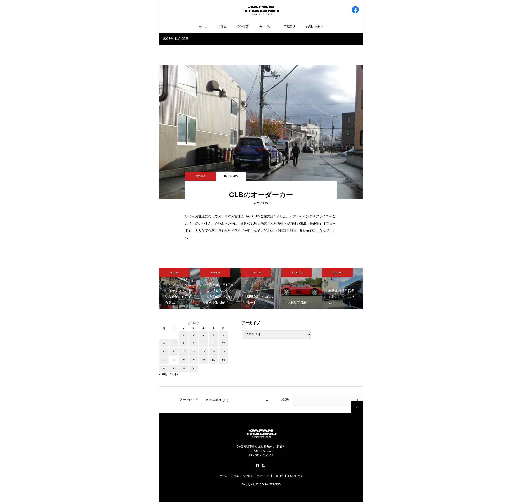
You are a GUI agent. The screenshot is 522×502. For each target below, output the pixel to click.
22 (183, 360)
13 (164, 351)
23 (193, 360)
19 (223, 351)
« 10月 (163, 374)
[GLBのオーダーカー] (261, 132)
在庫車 (222, 26)
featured (200, 176)
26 (223, 360)
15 (183, 351)
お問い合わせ (314, 26)
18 (213, 351)
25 (213, 360)
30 (193, 368)
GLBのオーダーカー (261, 194)
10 (203, 343)
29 (183, 368)
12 (223, 343)
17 (203, 351)
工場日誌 (289, 26)
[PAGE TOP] (357, 407)
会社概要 (243, 26)
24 (203, 360)
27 (164, 368)
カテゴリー (266, 26)
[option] (179, 288)
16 (193, 351)
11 (213, 343)
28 (174, 368)
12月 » (174, 374)
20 (164, 360)
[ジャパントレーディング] (261, 10)
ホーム (203, 26)
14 (174, 351)
